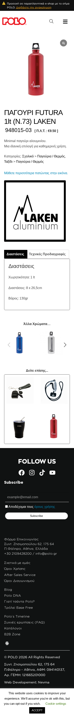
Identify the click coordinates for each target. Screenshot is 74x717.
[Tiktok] (42, 473)
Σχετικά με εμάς (17, 563)
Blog (8, 589)
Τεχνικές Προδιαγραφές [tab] (47, 254)
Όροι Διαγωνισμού (19, 581)
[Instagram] (32, 473)
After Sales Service (20, 575)
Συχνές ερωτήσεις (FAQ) (24, 622)
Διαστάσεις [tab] (15, 254)
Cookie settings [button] (55, 703)
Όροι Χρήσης (14, 568)
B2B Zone (12, 634)
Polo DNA (12, 595)
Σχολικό (27, 156)
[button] (65, 344)
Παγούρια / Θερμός (51, 156)
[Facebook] (21, 473)
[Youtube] (52, 473)
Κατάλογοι (13, 628)
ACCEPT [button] (37, 710)
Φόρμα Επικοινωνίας (21, 539)
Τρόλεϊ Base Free (18, 607)
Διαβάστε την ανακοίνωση (33, 7)
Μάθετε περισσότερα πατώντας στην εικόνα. (36, 173)
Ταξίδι (8, 161)
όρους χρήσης (44, 506)
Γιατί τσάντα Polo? (19, 601)
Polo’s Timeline (17, 616)
